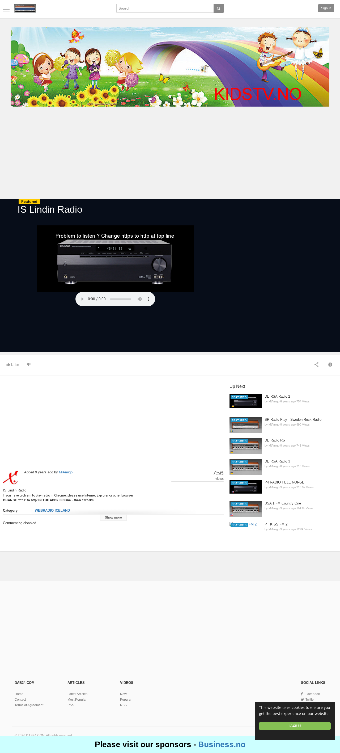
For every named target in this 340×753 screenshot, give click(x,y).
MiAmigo (66, 472)
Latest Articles (77, 694)
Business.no (221, 744)
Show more (113, 517)
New (123, 694)
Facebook (312, 694)
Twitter (310, 699)
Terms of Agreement (29, 705)
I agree (294, 725)
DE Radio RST (276, 440)
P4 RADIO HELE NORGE (284, 482)
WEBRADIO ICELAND (52, 510)
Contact (20, 699)
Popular (125, 699)
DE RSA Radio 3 (277, 461)
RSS (70, 705)
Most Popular (77, 699)
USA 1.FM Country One (283, 503)
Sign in (326, 8)
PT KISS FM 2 (276, 524)
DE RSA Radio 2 (277, 396)
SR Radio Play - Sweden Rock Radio (293, 420)
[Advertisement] (170, 153)
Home (19, 694)
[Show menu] (6, 9)
